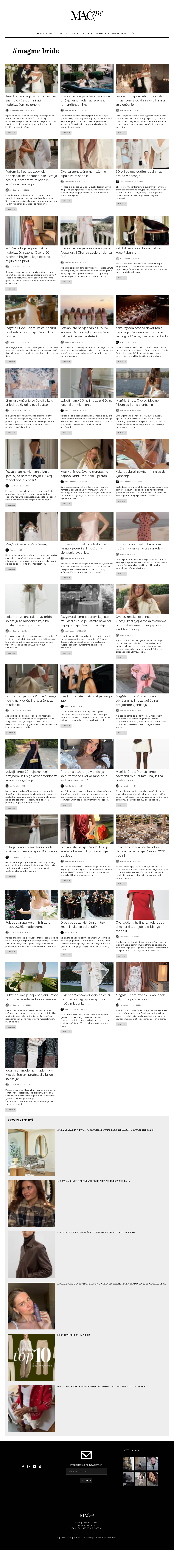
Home (40, 33)
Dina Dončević (125, 182)
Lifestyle (75, 33)
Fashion (51, 33)
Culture (88, 33)
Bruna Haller (125, 258)
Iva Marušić (14, 786)
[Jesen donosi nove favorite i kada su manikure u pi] (152, 1479)
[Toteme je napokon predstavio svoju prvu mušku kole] (128, 1479)
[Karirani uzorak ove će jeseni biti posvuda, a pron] (128, 1463)
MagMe (122, 342)
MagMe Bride (119, 33)
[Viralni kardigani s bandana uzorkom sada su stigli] (152, 1463)
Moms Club (103, 33)
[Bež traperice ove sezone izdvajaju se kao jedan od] (140, 1479)
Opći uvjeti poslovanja (82, 1537)
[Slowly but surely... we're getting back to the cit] (140, 1463)
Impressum (62, 1537)
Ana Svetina (69, 110)
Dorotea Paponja (16, 110)
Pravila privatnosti (106, 1537)
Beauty (62, 33)
